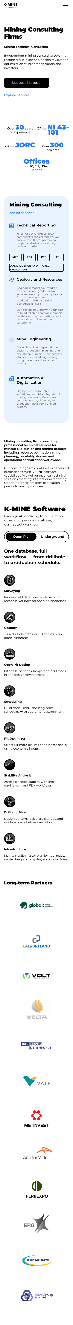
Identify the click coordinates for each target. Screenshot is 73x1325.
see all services (21, 213)
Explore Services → (18, 95)
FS (57, 257)
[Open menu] (65, 5)
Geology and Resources (39, 279)
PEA (29, 257)
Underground (52, 537)
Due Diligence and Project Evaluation (30, 267)
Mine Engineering (34, 339)
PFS (43, 257)
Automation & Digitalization (30, 380)
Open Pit (20, 537)
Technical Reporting (36, 225)
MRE (15, 257)
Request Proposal (27, 83)
